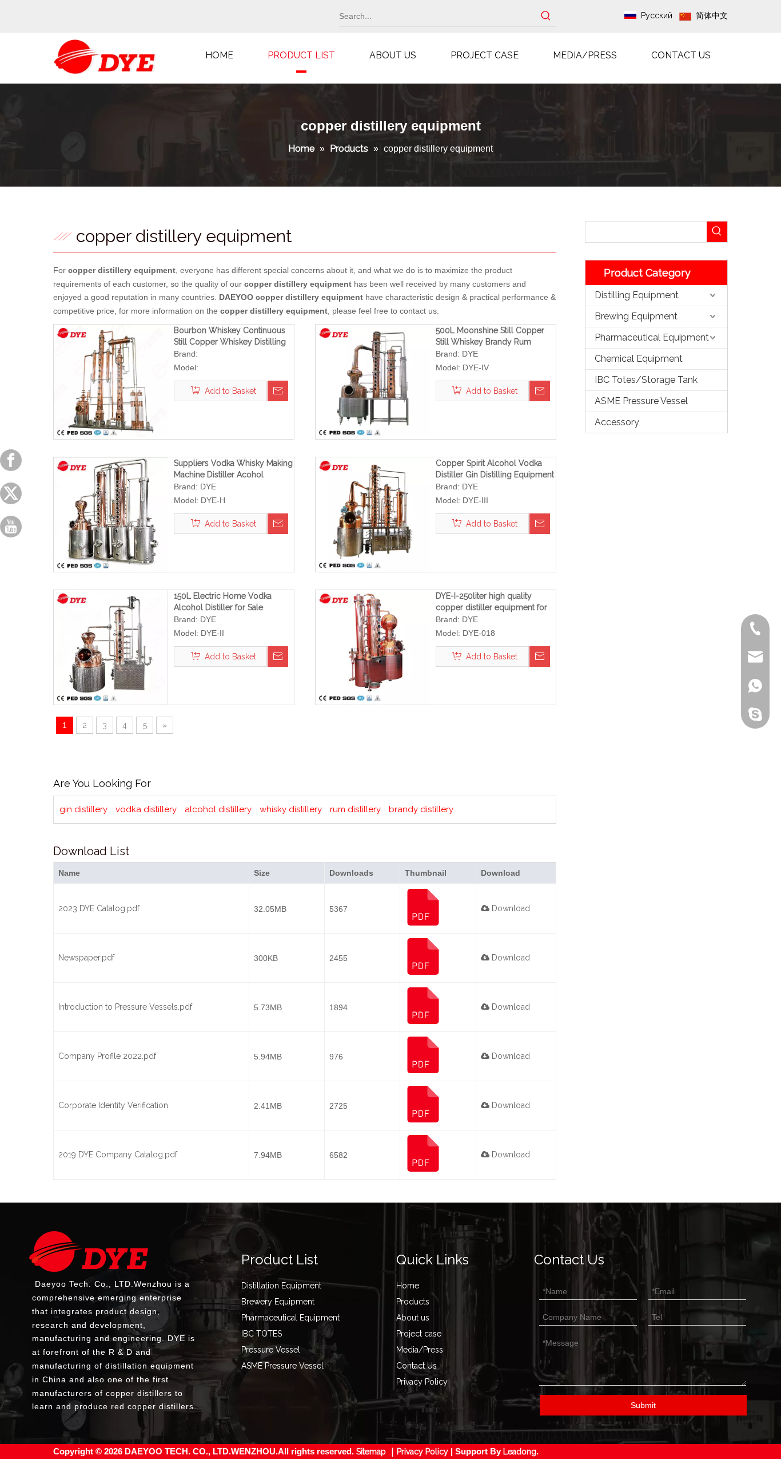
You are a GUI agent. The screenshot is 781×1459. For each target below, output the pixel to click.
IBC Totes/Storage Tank (646, 379)
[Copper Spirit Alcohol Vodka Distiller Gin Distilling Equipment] (373, 514)
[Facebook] (11, 460)
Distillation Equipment (281, 1285)
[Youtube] (11, 526)
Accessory (617, 422)
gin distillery (83, 809)
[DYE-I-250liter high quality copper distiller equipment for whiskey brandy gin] (373, 646)
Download (509, 908)
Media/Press (419, 1349)
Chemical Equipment (639, 358)
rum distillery (355, 809)
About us (412, 1317)
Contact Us (416, 1365)
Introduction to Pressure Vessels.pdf (125, 1006)
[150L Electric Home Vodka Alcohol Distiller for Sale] (111, 646)
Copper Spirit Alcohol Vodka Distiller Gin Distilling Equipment (495, 468)
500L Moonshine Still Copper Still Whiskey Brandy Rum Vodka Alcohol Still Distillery (490, 336)
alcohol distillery (218, 809)
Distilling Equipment (637, 295)
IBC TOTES (261, 1333)
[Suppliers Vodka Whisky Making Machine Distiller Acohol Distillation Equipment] (111, 514)
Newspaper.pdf (86, 957)
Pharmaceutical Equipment (652, 337)
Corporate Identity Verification (113, 1105)
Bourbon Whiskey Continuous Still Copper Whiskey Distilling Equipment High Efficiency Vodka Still (230, 336)
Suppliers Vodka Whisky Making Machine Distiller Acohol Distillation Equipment (233, 469)
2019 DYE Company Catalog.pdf (117, 1154)
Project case (418, 1333)
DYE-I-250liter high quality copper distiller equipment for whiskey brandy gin (491, 602)
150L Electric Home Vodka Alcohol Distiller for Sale (223, 601)
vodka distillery (146, 809)
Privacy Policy (422, 1381)
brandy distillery (421, 809)
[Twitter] (11, 493)
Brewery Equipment (277, 1301)
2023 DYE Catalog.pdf (99, 908)
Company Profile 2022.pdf (107, 1056)
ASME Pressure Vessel (641, 401)
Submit (643, 1405)
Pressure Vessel (270, 1349)
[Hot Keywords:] (546, 16)
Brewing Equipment (636, 316)
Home (407, 1285)
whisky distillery (291, 809)
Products (412, 1301)
